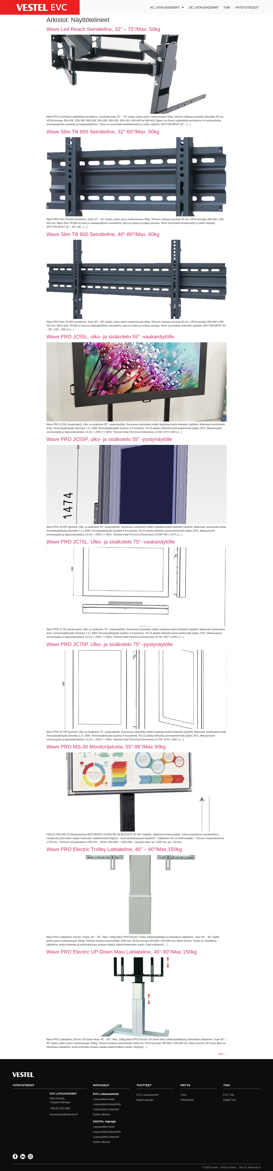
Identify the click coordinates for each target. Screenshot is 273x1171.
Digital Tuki (229, 1100)
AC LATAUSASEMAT (165, 7)
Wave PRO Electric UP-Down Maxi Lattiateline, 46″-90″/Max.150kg (121, 952)
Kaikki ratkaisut (101, 1114)
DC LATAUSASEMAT (204, 7)
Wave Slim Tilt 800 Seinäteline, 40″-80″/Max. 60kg (102, 234)
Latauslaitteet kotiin (104, 1099)
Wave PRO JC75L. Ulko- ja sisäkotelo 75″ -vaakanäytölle (110, 542)
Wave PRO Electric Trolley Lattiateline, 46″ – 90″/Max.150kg (114, 849)
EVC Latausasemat (147, 1094)
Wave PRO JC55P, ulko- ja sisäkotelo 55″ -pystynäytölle (109, 439)
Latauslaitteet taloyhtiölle (107, 1104)
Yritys (183, 1094)
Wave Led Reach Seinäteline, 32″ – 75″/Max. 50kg (103, 29)
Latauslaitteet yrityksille (106, 1109)
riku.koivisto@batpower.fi (64, 1114)
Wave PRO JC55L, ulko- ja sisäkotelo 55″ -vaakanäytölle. (111, 336)
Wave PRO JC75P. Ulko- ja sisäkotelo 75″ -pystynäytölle (109, 644)
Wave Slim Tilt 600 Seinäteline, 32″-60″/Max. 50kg (102, 132)
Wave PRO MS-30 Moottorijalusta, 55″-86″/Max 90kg (106, 747)
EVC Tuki (228, 1094)
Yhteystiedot (247, 7)
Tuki (226, 7)
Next (222, 1054)
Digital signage (144, 1100)
